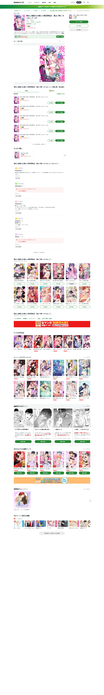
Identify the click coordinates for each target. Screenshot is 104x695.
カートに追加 (60, 102)
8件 (35, 23)
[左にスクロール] (60, 41)
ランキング (36, 2)
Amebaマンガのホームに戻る (52, 533)
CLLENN (32, 22)
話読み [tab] (53, 90)
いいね (18, 178)
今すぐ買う (78, 25)
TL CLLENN (38, 22)
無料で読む (23, 441)
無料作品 (44, 2)
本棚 (55, 2)
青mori (32, 20)
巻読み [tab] (26, 90)
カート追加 (79, 22)
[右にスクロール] (63, 41)
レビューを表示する (22, 190)
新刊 (50, 2)
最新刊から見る (61, 93)
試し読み (51, 102)
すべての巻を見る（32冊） (39, 144)
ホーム (29, 2)
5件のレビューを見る (38, 252)
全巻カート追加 (60, 36)
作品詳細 (72, 283)
